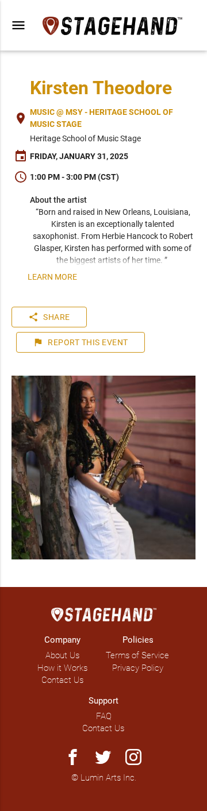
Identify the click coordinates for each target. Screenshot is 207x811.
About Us (62, 655)
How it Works (62, 668)
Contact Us (62, 680)
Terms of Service (137, 655)
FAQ (104, 716)
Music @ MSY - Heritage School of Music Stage (101, 118)
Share (49, 317)
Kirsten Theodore (101, 88)
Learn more (52, 276)
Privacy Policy (137, 668)
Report (80, 342)
